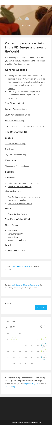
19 (44, 351)
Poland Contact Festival (17, 214)
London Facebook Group (15, 143)
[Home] (22, 25)
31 (14, 339)
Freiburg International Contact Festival (24, 183)
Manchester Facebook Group (17, 166)
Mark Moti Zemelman (17, 240)
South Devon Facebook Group (17, 115)
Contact (28, 25)
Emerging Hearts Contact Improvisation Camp (24, 126)
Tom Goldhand (14, 197)
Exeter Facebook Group (14, 120)
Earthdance (12, 230)
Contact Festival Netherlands (20, 203)
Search (8, 303)
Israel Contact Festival (17, 251)
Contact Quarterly (15, 91)
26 (44, 357)
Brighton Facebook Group (16, 154)
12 (44, 345)
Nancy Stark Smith (15, 234)
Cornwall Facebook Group (16, 109)
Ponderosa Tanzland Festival (19, 186)
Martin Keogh (13, 237)
